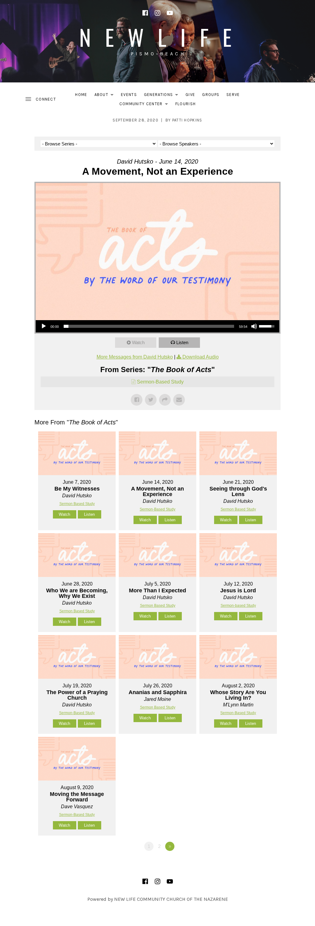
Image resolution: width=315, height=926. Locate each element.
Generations (162, 95)
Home (81, 94)
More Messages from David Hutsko (135, 357)
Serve (233, 94)
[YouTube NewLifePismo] (169, 13)
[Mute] (254, 326)
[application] (157, 326)
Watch (138, 342)
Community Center (145, 105)
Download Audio (200, 357)
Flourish (185, 103)
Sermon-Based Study (160, 381)
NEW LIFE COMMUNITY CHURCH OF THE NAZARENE (171, 899)
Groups (210, 94)
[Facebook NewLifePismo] (145, 13)
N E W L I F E (157, 36)
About (105, 95)
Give (190, 94)
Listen (182, 342)
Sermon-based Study (238, 605)
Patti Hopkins (187, 120)
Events (129, 94)
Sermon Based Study (77, 504)
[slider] (149, 326)
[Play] (44, 326)
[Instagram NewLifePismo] (157, 13)
